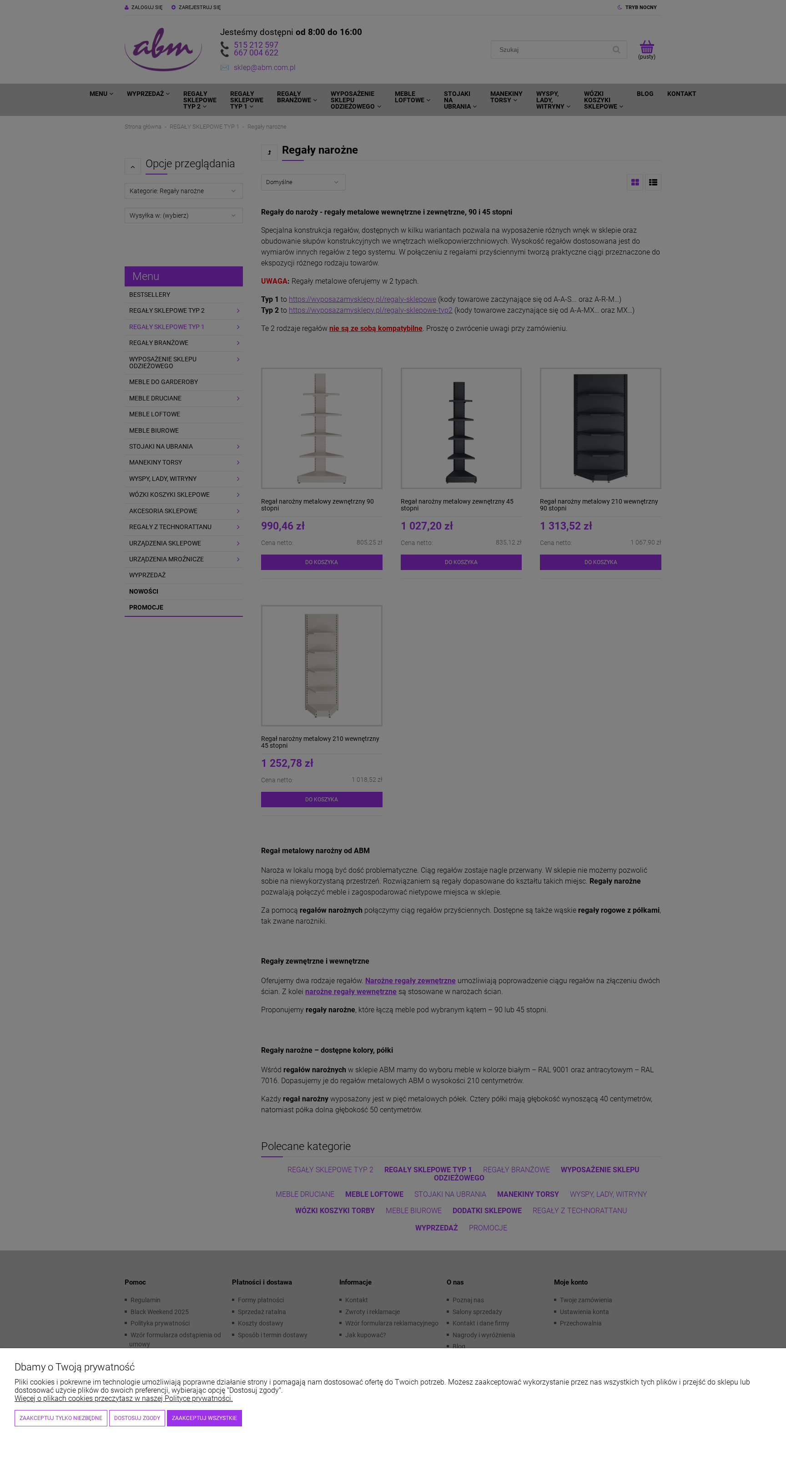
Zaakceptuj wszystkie (204, 1418)
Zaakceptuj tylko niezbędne (61, 1418)
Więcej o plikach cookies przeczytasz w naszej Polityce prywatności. (124, 1398)
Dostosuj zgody (137, 1418)
